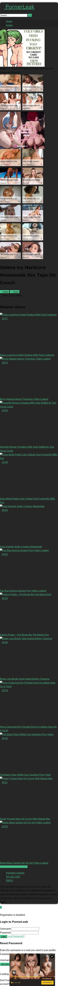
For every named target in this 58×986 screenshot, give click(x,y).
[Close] (1, 911)
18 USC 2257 (13, 877)
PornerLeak (19, 6)
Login (3, 936)
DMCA (9, 880)
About (5, 292)
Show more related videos (14, 866)
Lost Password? (16, 936)
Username (5, 928)
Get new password (9, 964)
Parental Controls (15, 873)
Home (9, 21)
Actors (9, 25)
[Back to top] (1, 907)
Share (15, 292)
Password (5, 932)
